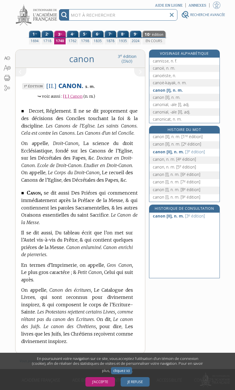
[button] (7, 58)
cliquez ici (121, 370)
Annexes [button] (197, 5)
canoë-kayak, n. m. (170, 82)
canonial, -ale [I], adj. (171, 104)
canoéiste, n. (164, 75)
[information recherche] (64, 15)
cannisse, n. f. (165, 61)
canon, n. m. (174, 159)
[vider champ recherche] (171, 15)
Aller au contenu (37, 5)
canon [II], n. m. (166, 97)
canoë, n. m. (164, 68)
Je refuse (135, 381)
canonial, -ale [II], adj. (171, 112)
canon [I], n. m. (168, 90)
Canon (73, 96)
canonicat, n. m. (167, 119)
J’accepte (100, 381)
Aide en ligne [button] (169, 5)
